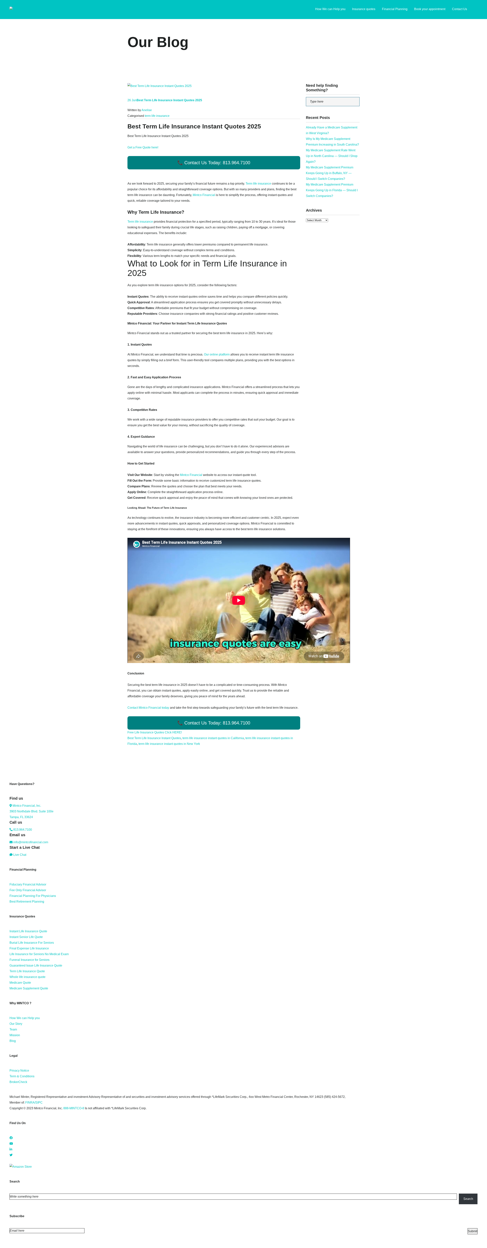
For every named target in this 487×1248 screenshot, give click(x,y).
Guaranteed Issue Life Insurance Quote (36, 965)
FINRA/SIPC (34, 1102)
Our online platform (217, 354)
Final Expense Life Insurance (29, 948)
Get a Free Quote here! (142, 147)
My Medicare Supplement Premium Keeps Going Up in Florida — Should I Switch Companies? (332, 190)
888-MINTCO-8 (73, 1108)
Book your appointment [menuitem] (429, 9)
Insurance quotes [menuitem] (363, 9)
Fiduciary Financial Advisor (28, 884)
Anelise (147, 110)
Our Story (16, 1023)
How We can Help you (25, 1018)
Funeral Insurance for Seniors (29, 959)
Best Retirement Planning (27, 901)
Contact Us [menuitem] (459, 9)
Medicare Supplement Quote (29, 988)
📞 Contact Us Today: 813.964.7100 (213, 162)
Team (13, 1029)
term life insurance (157, 115)
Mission (15, 1035)
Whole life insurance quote (27, 977)
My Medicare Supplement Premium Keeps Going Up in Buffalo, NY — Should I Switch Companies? (329, 173)
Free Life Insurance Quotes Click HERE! (154, 732)
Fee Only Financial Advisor (28, 890)
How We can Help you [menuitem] (330, 9)
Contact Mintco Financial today (148, 707)
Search (468, 1198)
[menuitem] (475, 9)
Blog (13, 1040)
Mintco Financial (204, 195)
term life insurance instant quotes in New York (169, 743)
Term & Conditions (22, 1076)
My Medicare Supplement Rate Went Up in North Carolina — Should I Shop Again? (331, 156)
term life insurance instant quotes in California (213, 738)
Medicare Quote (20, 982)
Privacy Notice (19, 1070)
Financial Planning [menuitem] (394, 9)
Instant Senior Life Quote (26, 937)
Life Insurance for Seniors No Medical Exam (39, 954)
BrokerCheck (18, 1082)
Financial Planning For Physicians (33, 895)
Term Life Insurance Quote (27, 971)
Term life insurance (258, 183)
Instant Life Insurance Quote (28, 931)
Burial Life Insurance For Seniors (32, 942)
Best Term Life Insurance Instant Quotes (154, 738)
